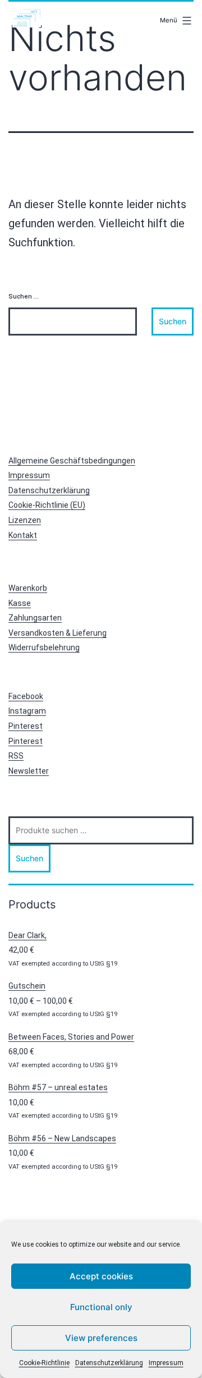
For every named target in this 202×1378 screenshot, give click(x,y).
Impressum (166, 1363)
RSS (16, 755)
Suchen (29, 858)
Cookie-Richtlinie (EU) (46, 504)
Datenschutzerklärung (109, 1363)
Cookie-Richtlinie (44, 1363)
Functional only (101, 1307)
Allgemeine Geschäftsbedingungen (71, 460)
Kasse (19, 603)
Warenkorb (27, 588)
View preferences (101, 1338)
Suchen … (23, 296)
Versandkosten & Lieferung (57, 632)
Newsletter (28, 770)
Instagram (27, 710)
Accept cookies (101, 1276)
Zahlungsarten (35, 617)
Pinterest (25, 726)
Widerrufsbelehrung (44, 647)
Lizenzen (24, 520)
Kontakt (22, 535)
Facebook (25, 696)
